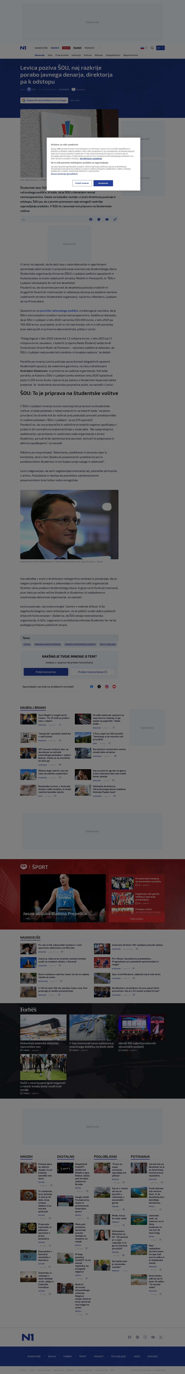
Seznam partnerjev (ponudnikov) (64, 174)
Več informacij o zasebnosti (91, 159)
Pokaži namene (82, 183)
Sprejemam (103, 183)
